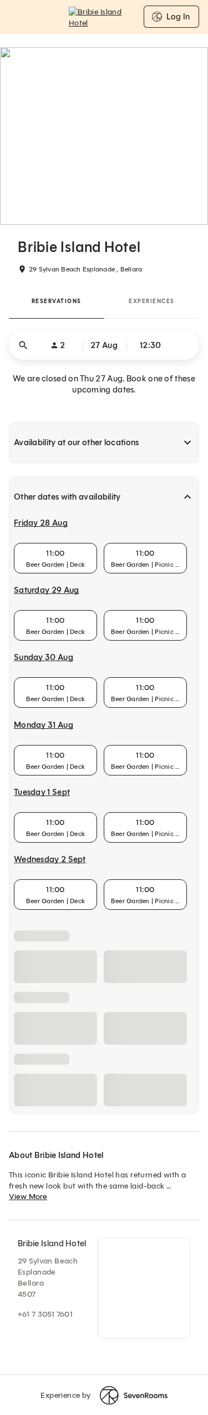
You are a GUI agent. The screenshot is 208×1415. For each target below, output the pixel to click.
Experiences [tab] (152, 301)
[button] (104, 345)
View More (28, 1196)
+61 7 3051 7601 (45, 1314)
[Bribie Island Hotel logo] (104, 17)
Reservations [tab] (57, 301)
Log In (178, 17)
